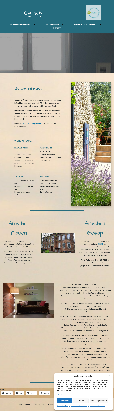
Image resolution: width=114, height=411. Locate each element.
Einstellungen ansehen (99, 401)
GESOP (100, 244)
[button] (109, 376)
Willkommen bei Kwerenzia (20, 24)
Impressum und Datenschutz (78, 406)
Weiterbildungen (52, 24)
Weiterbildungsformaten (33, 123)
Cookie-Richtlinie (62, 406)
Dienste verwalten (63, 395)
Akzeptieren (64, 401)
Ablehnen (80, 401)
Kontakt (57, 28)
